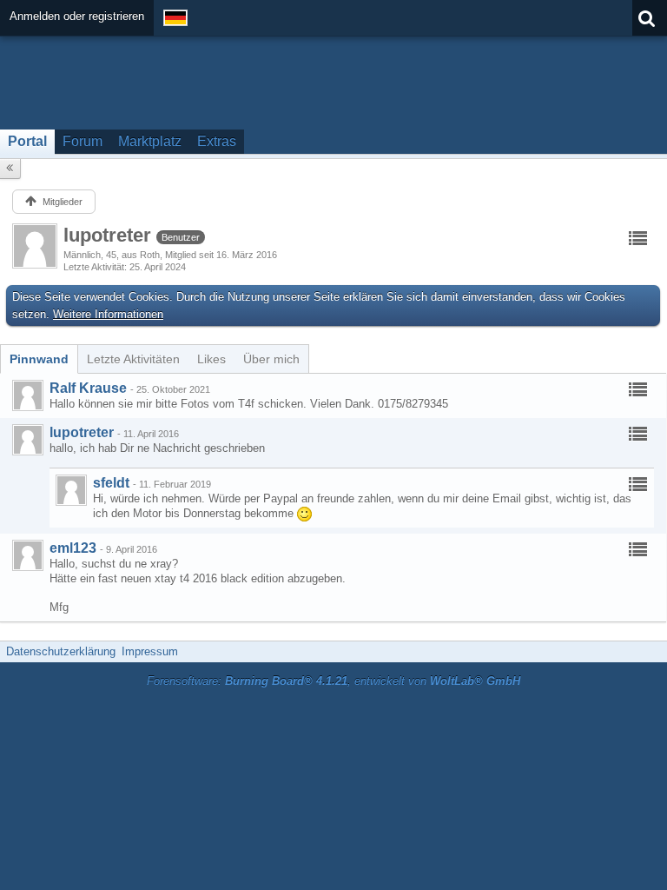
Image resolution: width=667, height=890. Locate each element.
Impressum (150, 651)
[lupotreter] (27, 439)
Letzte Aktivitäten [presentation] (133, 359)
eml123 (73, 548)
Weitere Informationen (108, 314)
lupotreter (82, 432)
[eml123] (27, 555)
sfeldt (111, 482)
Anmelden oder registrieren (77, 16)
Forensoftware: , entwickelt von (333, 680)
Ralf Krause (88, 388)
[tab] (39, 359)
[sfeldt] (71, 490)
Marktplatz (150, 141)
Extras (216, 141)
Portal (27, 141)
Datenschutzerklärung (61, 651)
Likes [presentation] (211, 359)
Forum (82, 141)
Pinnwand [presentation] (39, 359)
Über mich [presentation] (271, 359)
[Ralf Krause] (27, 395)
